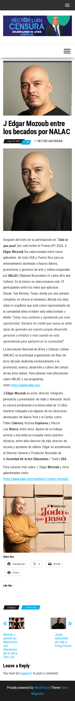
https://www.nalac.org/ (25, 385)
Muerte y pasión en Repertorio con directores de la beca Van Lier (10, 646)
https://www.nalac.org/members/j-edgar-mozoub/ (36, 479)
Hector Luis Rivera (50, 141)
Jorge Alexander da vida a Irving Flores (63, 640)
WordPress (41, 688)
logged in (26, 673)
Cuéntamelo (31, 607)
